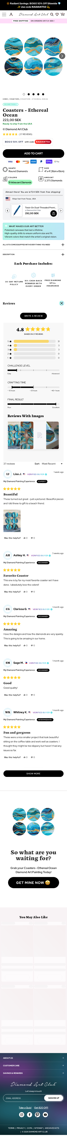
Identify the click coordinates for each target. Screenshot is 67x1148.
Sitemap (38, 1128)
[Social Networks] (21, 1114)
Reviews (9, 303)
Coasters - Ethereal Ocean (34, 99)
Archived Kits (52, 1128)
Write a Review (35, 316)
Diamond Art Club (38, 1131)
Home (5, 99)
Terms (11, 1128)
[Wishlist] (57, 14)
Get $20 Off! (41, 1107)
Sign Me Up (53, 1098)
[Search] (52, 14)
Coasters (14, 99)
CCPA (29, 1128)
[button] (24, 94)
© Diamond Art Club (15, 129)
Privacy (21, 1128)
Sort (37, 463)
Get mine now (30, 882)
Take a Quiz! (25, 1107)
